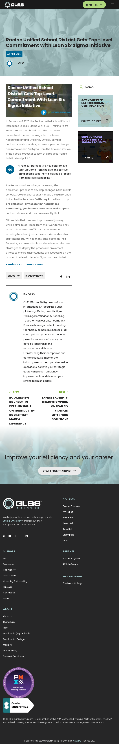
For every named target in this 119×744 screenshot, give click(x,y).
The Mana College (72, 583)
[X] (15, 536)
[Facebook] (21, 536)
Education (14, 275)
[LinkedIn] (4, 536)
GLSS (21, 63)
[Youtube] (10, 536)
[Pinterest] (26, 536)
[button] (61, 276)
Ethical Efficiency (12, 520)
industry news (34, 275)
